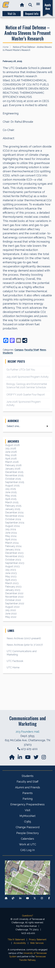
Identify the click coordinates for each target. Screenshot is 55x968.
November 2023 (14, 556)
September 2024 (14, 522)
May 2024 (10, 536)
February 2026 (13, 465)
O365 (27, 821)
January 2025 (12, 509)
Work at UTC (27, 844)
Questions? (27, 915)
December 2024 (14, 512)
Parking (28, 798)
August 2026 (12, 445)
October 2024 (13, 519)
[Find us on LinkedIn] (20, 758)
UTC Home (13, 667)
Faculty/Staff (31, 350)
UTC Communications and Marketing (22, 653)
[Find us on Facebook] (49, 898)
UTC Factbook (15, 661)
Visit (27, 810)
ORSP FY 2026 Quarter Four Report (25, 394)
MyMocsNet (27, 815)
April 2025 (10, 499)
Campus (19, 350)
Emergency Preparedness (27, 804)
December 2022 (14, 593)
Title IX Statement (16, 939)
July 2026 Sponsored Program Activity (27, 376)
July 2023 (10, 569)
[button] (30, 5)
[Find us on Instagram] (44, 758)
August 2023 (12, 566)
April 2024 (11, 539)
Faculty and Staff (27, 781)
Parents (27, 793)
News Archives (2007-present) (24, 638)
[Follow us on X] (34, 898)
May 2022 (10, 616)
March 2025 (11, 502)
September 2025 (14, 482)
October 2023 (13, 559)
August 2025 (12, 485)
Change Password (27, 827)
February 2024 (13, 546)
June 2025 (11, 492)
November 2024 (14, 515)
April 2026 (11, 458)
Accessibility (20, 943)
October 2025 (13, 478)
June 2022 (11, 613)
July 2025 (10, 488)
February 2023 (13, 586)
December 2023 (14, 552)
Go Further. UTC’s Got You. (20, 369)
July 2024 (10, 529)
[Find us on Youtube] (27, 898)
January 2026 (12, 468)
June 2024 (11, 532)
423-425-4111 (29, 748)
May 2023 (10, 576)
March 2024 (12, 542)
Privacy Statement (37, 939)
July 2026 (10, 448)
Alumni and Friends (27, 787)
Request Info (31, 14)
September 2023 (14, 563)
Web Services (37, 943)
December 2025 (14, 472)
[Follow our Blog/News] (13, 898)
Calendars (27, 838)
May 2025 (10, 495)
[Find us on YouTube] (28, 758)
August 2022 (12, 606)
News (43, 350)
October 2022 (13, 600)
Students (8, 353)
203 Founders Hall (27, 731)
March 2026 (12, 461)
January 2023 (12, 590)
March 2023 (11, 583)
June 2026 (11, 451)
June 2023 (11, 573)
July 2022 (10, 610)
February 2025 (13, 505)
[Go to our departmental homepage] (12, 758)
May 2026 (10, 455)
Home (5, 47)
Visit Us (12, 14)
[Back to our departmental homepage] (6, 898)
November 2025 (14, 475)
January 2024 (12, 549)
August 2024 (12, 526)
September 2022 (14, 603)
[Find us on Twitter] (36, 758)
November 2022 (14, 596)
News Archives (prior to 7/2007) (25, 644)
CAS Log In (27, 850)
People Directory (27, 833)
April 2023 (10, 579)
